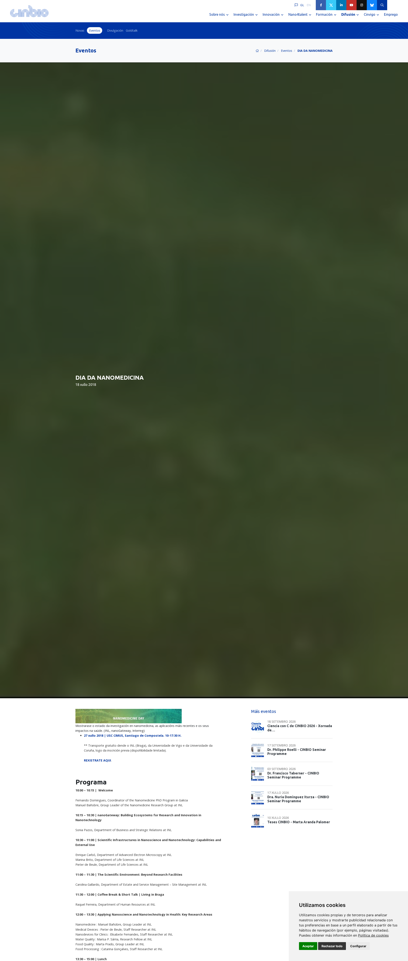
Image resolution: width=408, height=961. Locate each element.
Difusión (270, 51)
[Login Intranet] (392, 5)
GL (302, 5)
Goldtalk (131, 30)
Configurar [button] (358, 946)
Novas (79, 30)
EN (309, 5)
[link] (373, 935)
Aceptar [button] (308, 946)
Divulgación (115, 30)
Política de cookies (373, 935)
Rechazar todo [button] (332, 946)
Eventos (94, 30)
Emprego (391, 14)
